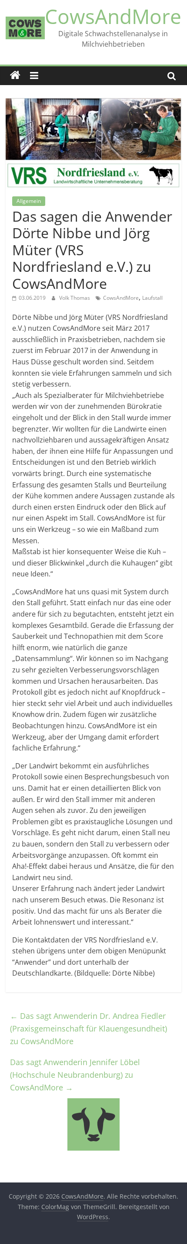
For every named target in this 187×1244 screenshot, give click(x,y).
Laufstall (152, 298)
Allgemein (29, 201)
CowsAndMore (113, 16)
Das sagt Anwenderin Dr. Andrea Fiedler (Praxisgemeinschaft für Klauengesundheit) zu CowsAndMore (88, 1028)
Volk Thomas (75, 298)
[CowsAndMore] (15, 75)
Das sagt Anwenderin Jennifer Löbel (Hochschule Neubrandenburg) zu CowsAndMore (75, 1075)
